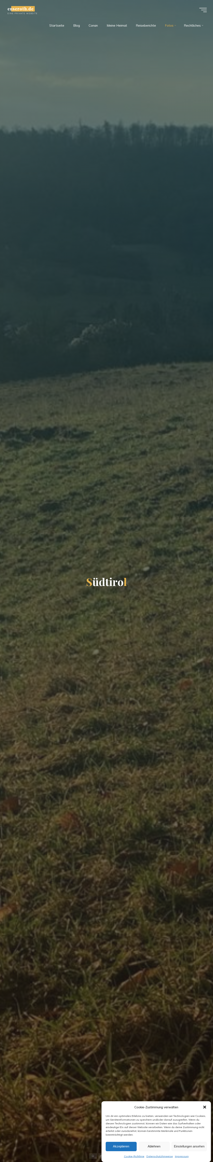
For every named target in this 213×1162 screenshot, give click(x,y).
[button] (205, 1107)
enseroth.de (20, 8)
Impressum (182, 1156)
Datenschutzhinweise (159, 1156)
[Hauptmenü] (203, 10)
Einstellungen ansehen (189, 1146)
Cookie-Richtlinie (134, 1156)
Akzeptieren (121, 1146)
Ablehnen (154, 1146)
